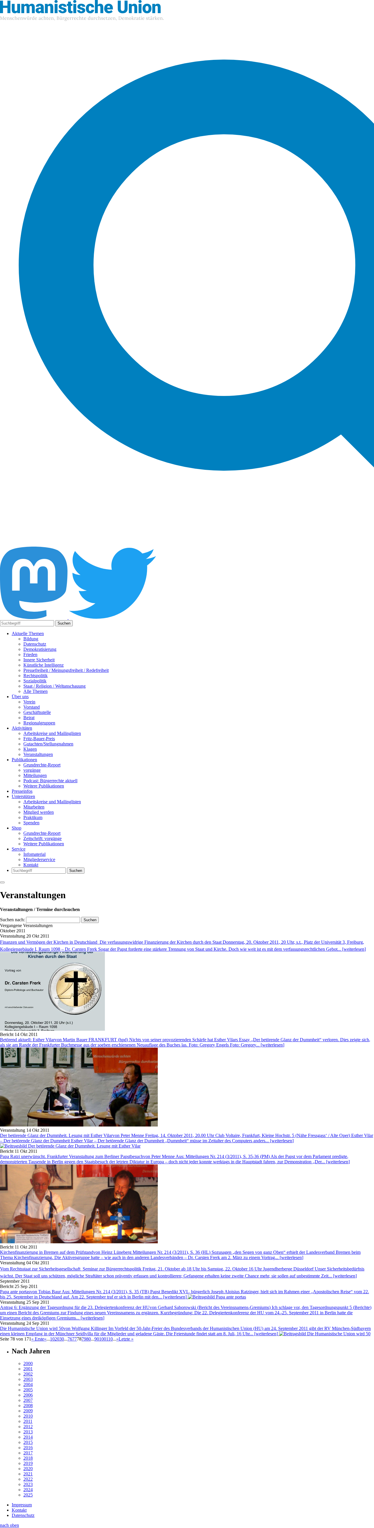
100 (102, 1338)
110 (109, 1338)
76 (69, 1338)
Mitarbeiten (33, 806)
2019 (28, 1463)
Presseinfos (22, 791)
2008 (28, 1405)
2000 (28, 1363)
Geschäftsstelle (37, 712)
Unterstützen (23, 796)
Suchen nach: (12, 919)
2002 (28, 1373)
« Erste (37, 1338)
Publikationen (24, 759)
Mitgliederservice (39, 859)
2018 (28, 1458)
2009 (28, 1410)
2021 (28, 1473)
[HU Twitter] (112, 617)
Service (18, 848)
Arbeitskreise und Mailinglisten (52, 733)
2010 (28, 1416)
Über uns (20, 696)
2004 (28, 1384)
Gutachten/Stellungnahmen (48, 743)
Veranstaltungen (38, 754)
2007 (28, 1400)
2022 (28, 1479)
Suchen (64, 623)
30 (61, 1338)
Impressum (22, 1504)
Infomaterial (34, 854)
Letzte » (126, 1338)
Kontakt (30, 864)
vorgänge (32, 770)
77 (74, 1338)
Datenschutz (34, 644)
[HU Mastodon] (34, 617)
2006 (28, 1395)
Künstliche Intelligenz (43, 665)
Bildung (30, 638)
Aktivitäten (22, 728)
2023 (28, 1484)
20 (57, 1338)
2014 (28, 1437)
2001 (28, 1368)
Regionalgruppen (39, 722)
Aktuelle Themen (28, 633)
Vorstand (31, 707)
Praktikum (32, 817)
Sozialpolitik (34, 680)
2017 (28, 1452)
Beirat (28, 717)
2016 (28, 1447)
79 (84, 1338)
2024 (28, 1489)
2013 (28, 1431)
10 (52, 1338)
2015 (28, 1442)
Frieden (30, 654)
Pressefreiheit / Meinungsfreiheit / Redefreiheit (66, 670)
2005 (28, 1389)
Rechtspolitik (35, 675)
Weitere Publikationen (43, 785)
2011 (27, 1421)
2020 (28, 1468)
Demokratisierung (39, 649)
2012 (28, 1426)
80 (88, 1338)
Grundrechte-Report (41, 764)
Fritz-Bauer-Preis (39, 738)
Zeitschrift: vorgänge (42, 838)
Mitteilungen (35, 775)
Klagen (30, 749)
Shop (16, 827)
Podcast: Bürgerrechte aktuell (50, 780)
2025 (28, 1494)
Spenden (31, 822)
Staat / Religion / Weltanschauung (54, 686)
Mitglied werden (38, 812)
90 (96, 1338)
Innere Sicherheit (39, 659)
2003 (28, 1379)
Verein (29, 701)
